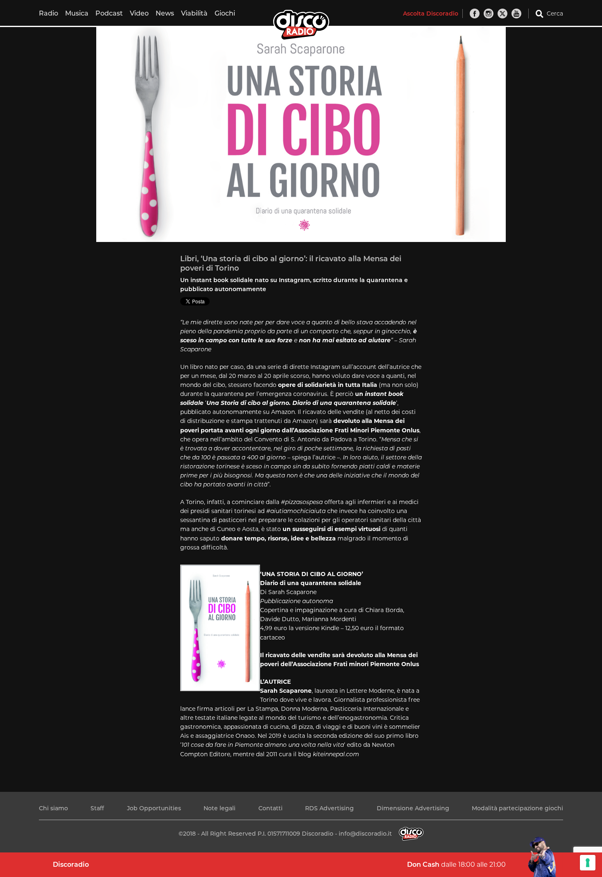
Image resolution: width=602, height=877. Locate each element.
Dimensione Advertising (413, 808)
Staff (97, 808)
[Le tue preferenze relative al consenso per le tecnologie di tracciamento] (587, 862)
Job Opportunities (154, 808)
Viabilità (194, 13)
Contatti (270, 808)
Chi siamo (53, 808)
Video (139, 13)
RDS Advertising (329, 808)
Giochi (225, 13)
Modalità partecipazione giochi (517, 808)
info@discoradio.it (365, 833)
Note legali (219, 808)
